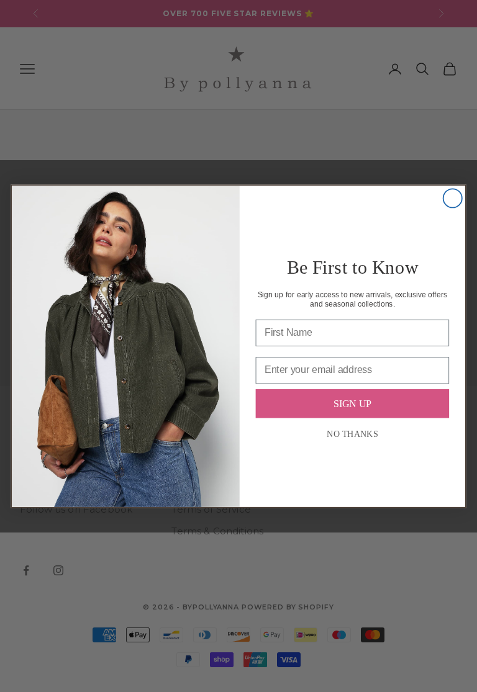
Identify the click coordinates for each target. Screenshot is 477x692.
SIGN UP (352, 403)
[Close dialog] (452, 198)
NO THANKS (352, 433)
